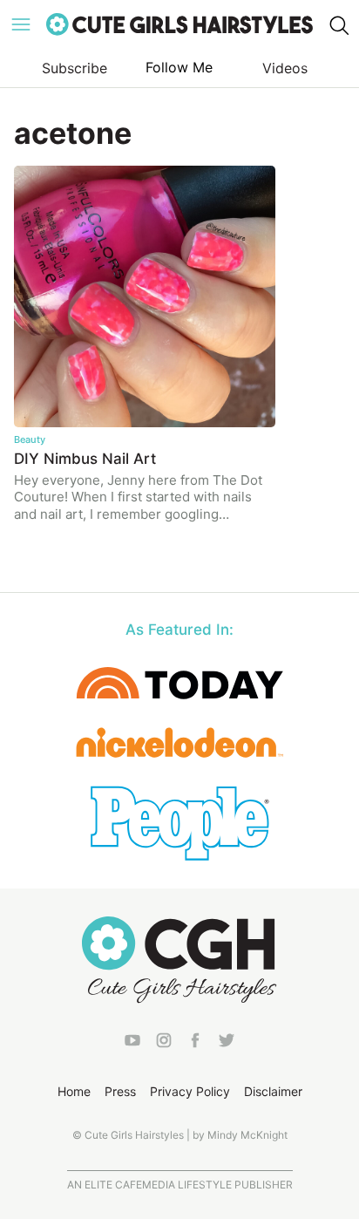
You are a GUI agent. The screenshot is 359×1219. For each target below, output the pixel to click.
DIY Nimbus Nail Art (85, 458)
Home (74, 1091)
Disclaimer (273, 1091)
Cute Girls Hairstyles (179, 25)
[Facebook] (195, 1043)
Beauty (29, 439)
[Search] (338, 24)
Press (120, 1091)
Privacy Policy (190, 1091)
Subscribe (74, 68)
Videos (285, 68)
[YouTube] (132, 1043)
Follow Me (179, 67)
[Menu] (21, 24)
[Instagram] (164, 1043)
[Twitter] (226, 1043)
